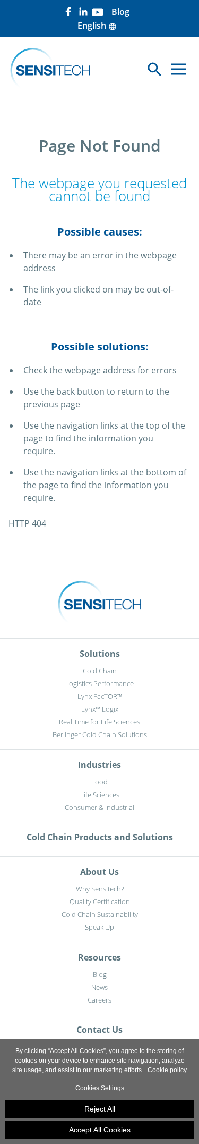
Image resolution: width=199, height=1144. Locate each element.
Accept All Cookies (100, 1129)
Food (99, 782)
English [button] (97, 25)
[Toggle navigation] (179, 69)
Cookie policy (167, 1070)
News (99, 987)
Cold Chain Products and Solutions (100, 837)
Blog (100, 974)
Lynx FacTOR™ (99, 696)
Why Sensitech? (100, 889)
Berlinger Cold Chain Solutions (100, 734)
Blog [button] (120, 12)
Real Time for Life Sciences (99, 722)
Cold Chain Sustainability (100, 914)
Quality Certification (100, 901)
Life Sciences (99, 794)
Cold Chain (100, 670)
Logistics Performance (99, 683)
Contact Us (99, 1030)
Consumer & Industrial (99, 807)
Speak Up (99, 927)
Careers (99, 1000)
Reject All (99, 1109)
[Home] (50, 69)
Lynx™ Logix (99, 709)
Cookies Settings (99, 1088)
